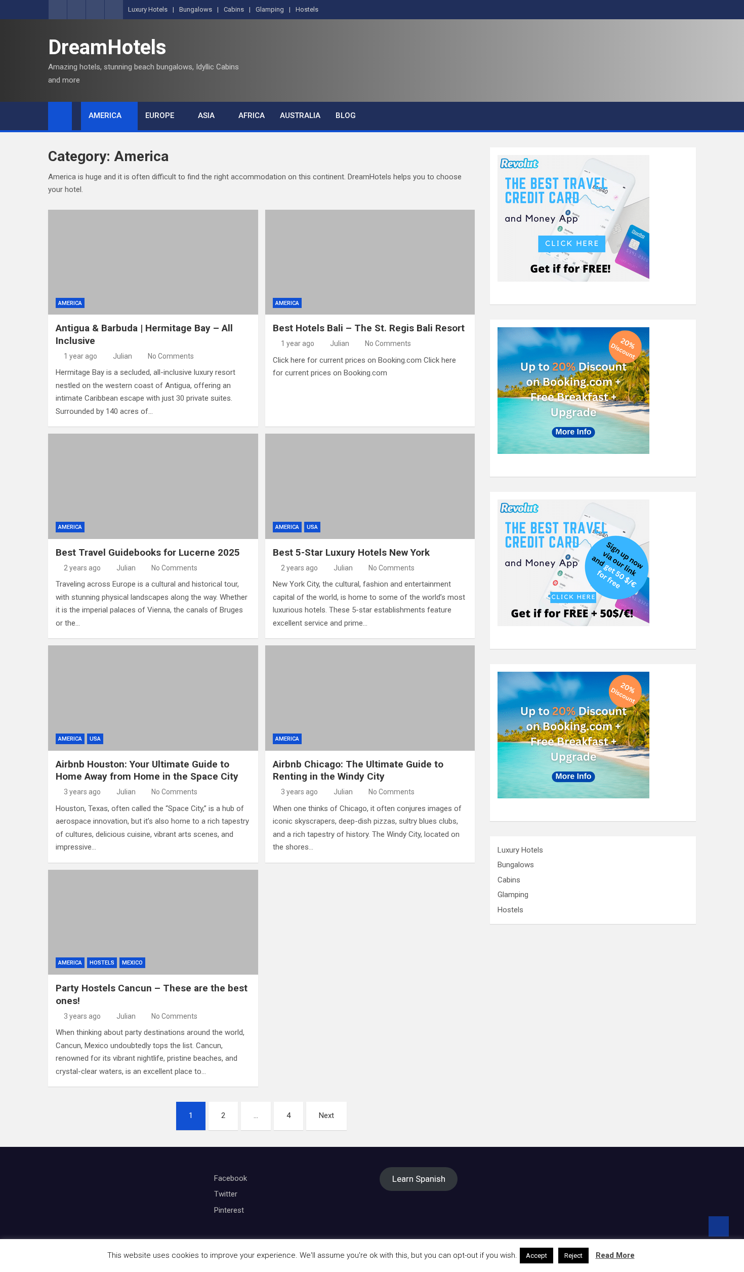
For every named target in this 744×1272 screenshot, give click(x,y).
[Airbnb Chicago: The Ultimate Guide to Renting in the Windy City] (370, 697)
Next (326, 1115)
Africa (251, 115)
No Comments (171, 356)
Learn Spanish (418, 1179)
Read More (615, 1255)
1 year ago (80, 356)
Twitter (225, 1194)
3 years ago (82, 792)
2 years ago (82, 568)
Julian (122, 356)
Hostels (307, 9)
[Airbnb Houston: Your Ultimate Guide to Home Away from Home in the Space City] (153, 697)
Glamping (270, 9)
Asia (206, 115)
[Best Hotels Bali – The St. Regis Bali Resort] (370, 262)
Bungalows (195, 9)
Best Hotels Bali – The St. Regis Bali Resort (369, 328)
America (105, 115)
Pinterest (229, 1210)
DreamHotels (107, 47)
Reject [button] (573, 1255)
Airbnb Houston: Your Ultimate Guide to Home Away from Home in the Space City (147, 770)
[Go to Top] (719, 1226)
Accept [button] (536, 1255)
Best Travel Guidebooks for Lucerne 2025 (148, 552)
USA (312, 527)
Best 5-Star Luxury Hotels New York (351, 552)
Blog (346, 115)
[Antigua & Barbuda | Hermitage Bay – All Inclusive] (153, 262)
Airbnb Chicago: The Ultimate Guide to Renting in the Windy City (358, 770)
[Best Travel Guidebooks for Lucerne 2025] (153, 486)
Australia (300, 115)
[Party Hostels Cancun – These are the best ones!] (153, 922)
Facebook (230, 1178)
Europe (159, 115)
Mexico (132, 962)
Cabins (234, 9)
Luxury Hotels (148, 9)
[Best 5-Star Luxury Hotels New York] (370, 486)
